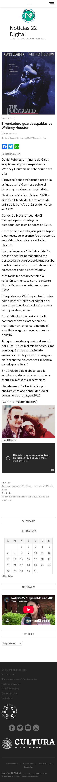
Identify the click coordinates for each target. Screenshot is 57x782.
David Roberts (10, 138)
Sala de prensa (8, 674)
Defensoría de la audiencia (14, 669)
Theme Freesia (39, 773)
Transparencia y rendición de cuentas (19, 679)
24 (35, 565)
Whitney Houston (38, 138)
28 (14, 571)
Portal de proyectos (11, 684)
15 (21, 559)
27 (8, 571)
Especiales (28, 767)
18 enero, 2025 (10, 133)
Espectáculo (8, 118)
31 (35, 571)
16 (28, 559)
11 (42, 552)
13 (8, 559)
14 (14, 559)
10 (35, 552)
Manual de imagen (10, 688)
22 (21, 565)
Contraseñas (28, 764)
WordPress (6, 776)
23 (28, 565)
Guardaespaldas (24, 138)
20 (8, 565)
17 (35, 559)
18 (42, 559)
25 (42, 565)
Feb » (10, 576)
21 (14, 565)
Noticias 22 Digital (23, 31)
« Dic (4, 576)
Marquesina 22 (12, 764)
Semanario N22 (45, 764)
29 (21, 571)
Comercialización (9, 693)
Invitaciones (7, 698)
